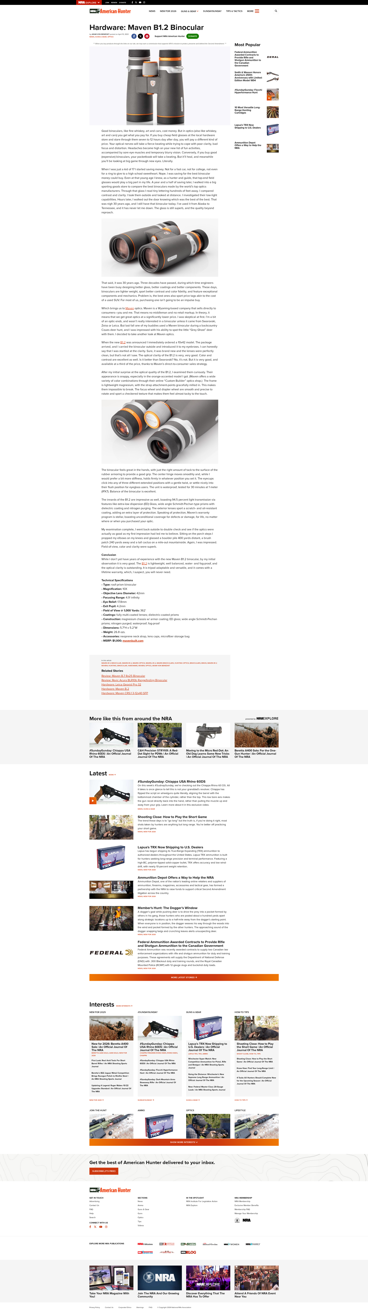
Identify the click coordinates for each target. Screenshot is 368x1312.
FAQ (91, 1209)
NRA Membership (242, 1201)
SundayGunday (212, 11)
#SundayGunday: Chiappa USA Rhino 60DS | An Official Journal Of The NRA (110, 753)
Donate (122, 2)
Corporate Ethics (124, 1307)
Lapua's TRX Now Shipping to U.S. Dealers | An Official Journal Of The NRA (207, 1047)
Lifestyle (240, 1110)
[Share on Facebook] (134, 35)
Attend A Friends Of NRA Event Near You (255, 1295)
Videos (141, 1225)
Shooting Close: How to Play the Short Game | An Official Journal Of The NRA (255, 1047)
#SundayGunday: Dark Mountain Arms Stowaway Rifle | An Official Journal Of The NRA (158, 1082)
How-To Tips (242, 1012)
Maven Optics (139, 663)
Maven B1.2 (127, 663)
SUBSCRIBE (103, 1171)
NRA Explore (192, 1205)
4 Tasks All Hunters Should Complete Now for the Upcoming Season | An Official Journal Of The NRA (256, 1080)
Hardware (133, 665)
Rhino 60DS (172, 1053)
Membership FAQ (242, 1209)
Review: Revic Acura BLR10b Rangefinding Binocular (134, 680)
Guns (140, 1213)
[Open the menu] (257, 11)
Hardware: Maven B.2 (115, 689)
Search (92, 1217)
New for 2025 (95, 1100)
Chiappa (143, 1055)
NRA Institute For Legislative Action (201, 1201)
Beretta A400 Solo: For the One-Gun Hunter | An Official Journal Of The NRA (255, 753)
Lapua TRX (193, 1054)
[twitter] (140, 35)
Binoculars (195, 663)
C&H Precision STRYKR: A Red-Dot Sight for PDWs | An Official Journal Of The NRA (158, 753)
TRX (200, 1054)
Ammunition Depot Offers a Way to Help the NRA (176, 877)
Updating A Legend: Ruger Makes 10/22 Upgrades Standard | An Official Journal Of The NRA (111, 1088)
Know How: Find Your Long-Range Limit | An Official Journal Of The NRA (255, 1070)
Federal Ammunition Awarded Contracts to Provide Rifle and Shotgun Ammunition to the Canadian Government (181, 943)
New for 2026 (168, 11)
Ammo (205, 1054)
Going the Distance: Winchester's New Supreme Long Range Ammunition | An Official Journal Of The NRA (206, 1077)
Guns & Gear (188, 11)
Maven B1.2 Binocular (111, 663)
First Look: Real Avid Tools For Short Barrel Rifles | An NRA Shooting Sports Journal (109, 1063)
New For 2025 (97, 1012)
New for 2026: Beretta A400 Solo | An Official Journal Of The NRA (110, 1047)
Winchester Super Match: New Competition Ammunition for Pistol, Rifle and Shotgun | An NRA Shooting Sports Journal (207, 1063)
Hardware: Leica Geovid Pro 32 (121, 684)
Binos (204, 663)
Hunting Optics (182, 663)
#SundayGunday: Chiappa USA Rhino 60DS (171, 781)
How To (252, 1054)
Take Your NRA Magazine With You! (109, 1295)
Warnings (140, 1307)
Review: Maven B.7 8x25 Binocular (123, 676)
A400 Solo (113, 1053)
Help (91, 1213)
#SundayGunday (148, 1012)
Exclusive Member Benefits (247, 1205)
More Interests (123, 1006)
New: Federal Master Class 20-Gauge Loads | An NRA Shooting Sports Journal (206, 1088)
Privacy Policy (94, 1307)
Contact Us (94, 1205)
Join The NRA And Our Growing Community (158, 1295)
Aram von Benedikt (161, 665)
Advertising (94, 1201)
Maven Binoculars (165, 663)
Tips (258, 1054)
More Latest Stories (195, 977)
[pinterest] (147, 35)
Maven (129, 308)
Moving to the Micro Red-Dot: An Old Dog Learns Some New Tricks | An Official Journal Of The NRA (207, 753)
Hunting (112, 665)
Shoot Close (242, 1054)
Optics (110, 37)
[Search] (276, 11)
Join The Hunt (98, 1110)
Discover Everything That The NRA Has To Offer (205, 1295)
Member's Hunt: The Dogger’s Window (167, 907)
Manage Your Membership (246, 1213)
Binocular (122, 665)
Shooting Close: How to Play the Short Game (172, 816)
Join (107, 2)
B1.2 (123, 342)
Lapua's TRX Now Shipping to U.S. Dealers (170, 847)
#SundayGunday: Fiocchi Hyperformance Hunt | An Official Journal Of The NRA (159, 1071)
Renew (114, 2)
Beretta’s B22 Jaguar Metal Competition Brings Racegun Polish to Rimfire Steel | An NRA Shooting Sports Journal (110, 1076)
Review (141, 665)
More (111, 774)
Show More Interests (199, 1142)
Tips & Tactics (234, 11)
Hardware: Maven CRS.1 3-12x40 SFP (124, 693)
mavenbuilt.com (133, 640)
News (152, 11)
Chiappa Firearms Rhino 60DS (153, 1053)
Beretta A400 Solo (100, 1053)
